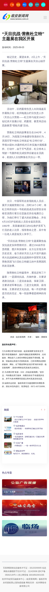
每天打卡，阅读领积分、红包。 (24, 454)
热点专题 (7, 472)
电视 (18, 5)
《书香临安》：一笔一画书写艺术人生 (27, 446)
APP (37, 5)
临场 (6, 532)
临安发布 (19, 434)
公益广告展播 (9, 492)
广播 (12, 5)
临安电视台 (20, 426)
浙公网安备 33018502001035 (31, 575)
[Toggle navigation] (24, 17)
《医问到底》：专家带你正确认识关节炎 (28, 429)
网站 (24, 5)
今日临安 (19, 417)
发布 (31, 5)
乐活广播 (19, 443)
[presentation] (42, 409)
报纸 (5, 5)
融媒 (6, 409)
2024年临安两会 (11, 512)
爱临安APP (20, 451)
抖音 (43, 5)
